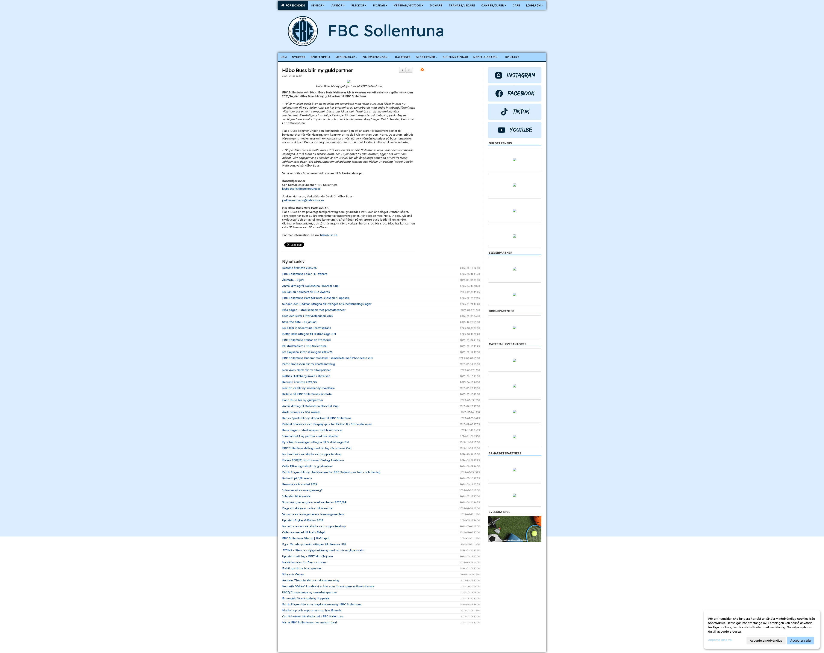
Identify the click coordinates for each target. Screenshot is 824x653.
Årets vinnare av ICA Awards (301, 412)
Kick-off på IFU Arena (297, 478)
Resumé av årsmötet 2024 (299, 484)
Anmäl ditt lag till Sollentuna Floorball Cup (310, 286)
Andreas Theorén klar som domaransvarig (310, 580)
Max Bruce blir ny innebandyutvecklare (308, 388)
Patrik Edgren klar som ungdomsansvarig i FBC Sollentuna (321, 604)
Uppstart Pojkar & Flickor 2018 (302, 520)
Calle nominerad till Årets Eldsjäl (303, 532)
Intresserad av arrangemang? (302, 490)
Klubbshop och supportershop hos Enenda (311, 610)
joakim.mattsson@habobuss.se (303, 200)
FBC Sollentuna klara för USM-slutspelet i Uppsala (316, 298)
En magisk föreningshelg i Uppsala (305, 598)
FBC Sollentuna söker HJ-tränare (304, 274)
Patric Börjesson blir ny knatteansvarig (308, 364)
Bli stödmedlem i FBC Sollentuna (304, 346)
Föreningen (294, 5)
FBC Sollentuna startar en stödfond (306, 340)
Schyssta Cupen (293, 574)
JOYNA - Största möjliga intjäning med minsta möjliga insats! (323, 550)
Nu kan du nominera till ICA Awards (306, 292)
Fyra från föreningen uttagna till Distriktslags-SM (315, 442)
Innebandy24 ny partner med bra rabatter (310, 436)
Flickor (357, 5)
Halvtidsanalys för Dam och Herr (304, 562)
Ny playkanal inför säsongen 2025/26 (307, 352)
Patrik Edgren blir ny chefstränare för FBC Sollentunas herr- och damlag (331, 472)
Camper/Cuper (492, 5)
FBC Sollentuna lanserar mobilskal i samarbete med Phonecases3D (327, 358)
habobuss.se (328, 235)
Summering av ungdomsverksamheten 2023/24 (314, 502)
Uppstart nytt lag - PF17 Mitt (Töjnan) (307, 556)
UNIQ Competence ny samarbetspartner (309, 592)
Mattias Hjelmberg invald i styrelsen (306, 376)
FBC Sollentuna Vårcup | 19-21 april (305, 538)
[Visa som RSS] (422, 70)
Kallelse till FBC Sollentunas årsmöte (307, 394)
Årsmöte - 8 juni (293, 280)
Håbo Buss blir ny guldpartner (317, 70)
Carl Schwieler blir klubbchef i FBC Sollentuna (313, 616)
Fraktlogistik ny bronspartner (302, 568)
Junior (336, 5)
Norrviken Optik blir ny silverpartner (306, 370)
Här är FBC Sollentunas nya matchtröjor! (309, 622)
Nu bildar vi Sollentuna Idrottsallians (306, 328)
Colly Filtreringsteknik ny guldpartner (307, 466)
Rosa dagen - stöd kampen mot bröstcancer (312, 430)
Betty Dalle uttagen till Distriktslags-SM (309, 334)
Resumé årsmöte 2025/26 (299, 268)
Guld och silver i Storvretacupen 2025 (307, 316)
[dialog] (762, 629)
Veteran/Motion (407, 5)
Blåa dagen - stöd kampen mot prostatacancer (313, 310)
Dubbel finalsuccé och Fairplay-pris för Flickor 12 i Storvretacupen (327, 424)
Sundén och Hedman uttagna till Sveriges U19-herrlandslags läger (326, 304)
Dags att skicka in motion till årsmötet (307, 508)
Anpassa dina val (720, 640)
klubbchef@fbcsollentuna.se (301, 188)
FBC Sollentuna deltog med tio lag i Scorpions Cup (316, 448)
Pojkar (379, 5)
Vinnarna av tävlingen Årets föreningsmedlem (313, 514)
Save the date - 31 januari (299, 322)
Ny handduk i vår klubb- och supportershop (312, 454)
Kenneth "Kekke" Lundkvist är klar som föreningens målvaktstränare (328, 586)
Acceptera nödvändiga (766, 640)
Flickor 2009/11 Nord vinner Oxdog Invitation (313, 460)
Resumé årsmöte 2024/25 (299, 382)
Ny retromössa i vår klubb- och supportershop (314, 526)
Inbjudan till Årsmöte (296, 496)
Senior (316, 5)
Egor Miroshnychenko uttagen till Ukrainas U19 (314, 544)
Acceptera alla (800, 640)
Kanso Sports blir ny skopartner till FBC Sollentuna (316, 418)
